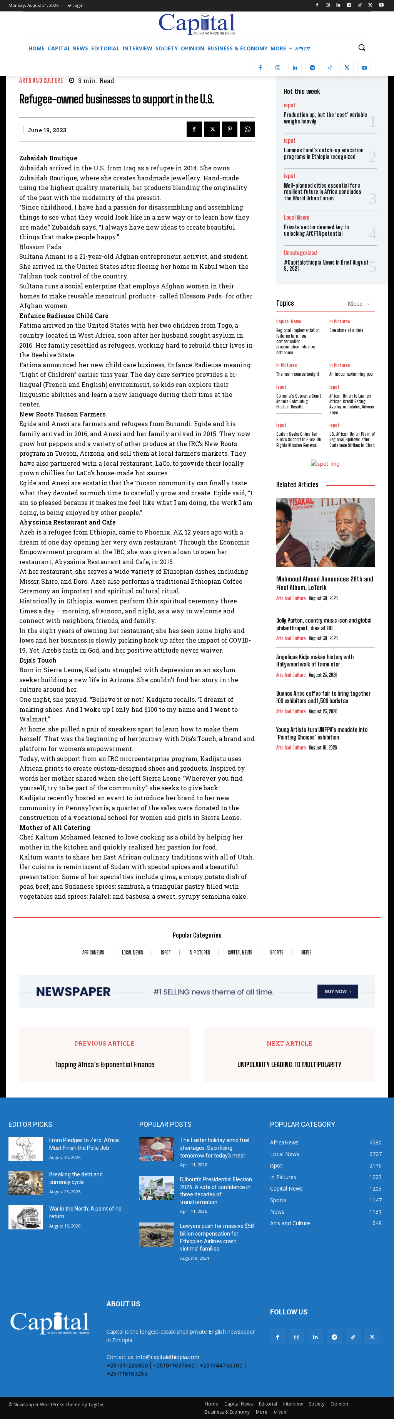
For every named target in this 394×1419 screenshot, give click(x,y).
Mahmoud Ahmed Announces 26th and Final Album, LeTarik (324, 583)
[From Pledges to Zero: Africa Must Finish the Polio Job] (25, 1149)
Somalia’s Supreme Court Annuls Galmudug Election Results (298, 401)
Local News (296, 217)
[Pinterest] (229, 129)
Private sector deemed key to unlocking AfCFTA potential (316, 230)
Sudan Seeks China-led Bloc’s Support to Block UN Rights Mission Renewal (299, 439)
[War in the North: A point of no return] (25, 1217)
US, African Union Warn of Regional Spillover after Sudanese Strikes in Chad (352, 439)
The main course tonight (297, 374)
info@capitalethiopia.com (167, 1357)
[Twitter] (370, 5)
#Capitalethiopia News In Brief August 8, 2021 (326, 265)
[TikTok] (360, 5)
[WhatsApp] (247, 129)
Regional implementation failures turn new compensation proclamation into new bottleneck (298, 341)
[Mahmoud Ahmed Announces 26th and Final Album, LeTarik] (325, 532)
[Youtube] (381, 5)
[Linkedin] (338, 5)
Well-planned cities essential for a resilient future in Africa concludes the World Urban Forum (322, 192)
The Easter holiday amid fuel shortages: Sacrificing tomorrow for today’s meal (214, 1147)
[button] (361, 47)
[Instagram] (327, 5)
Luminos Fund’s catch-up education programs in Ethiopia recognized (324, 153)
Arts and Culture (41, 80)
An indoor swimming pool (351, 374)
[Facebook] (316, 5)
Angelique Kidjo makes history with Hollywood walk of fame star (315, 660)
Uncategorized (300, 253)
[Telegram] (349, 5)
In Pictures (339, 321)
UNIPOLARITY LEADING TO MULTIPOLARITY (289, 1065)
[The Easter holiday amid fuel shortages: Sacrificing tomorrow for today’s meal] (156, 1149)
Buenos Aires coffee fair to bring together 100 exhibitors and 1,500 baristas (323, 697)
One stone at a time (346, 330)
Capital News (288, 321)
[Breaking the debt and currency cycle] (25, 1183)
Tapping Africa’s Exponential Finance (104, 1065)
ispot (290, 105)
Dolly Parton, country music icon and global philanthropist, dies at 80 (323, 624)
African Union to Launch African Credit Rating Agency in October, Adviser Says (351, 404)
